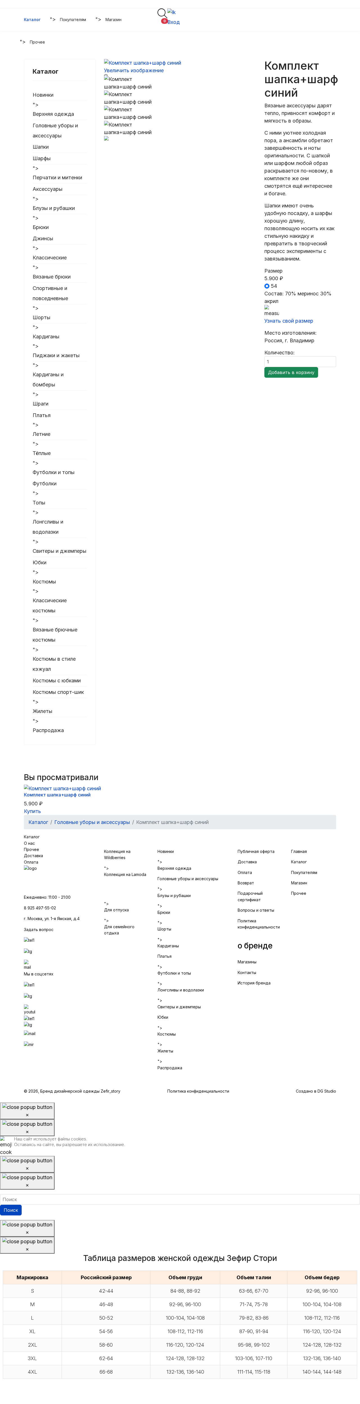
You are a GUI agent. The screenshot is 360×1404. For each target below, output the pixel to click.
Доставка (33, 855)
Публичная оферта (256, 851)
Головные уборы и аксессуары (55, 131)
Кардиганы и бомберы (48, 380)
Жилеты (42, 711)
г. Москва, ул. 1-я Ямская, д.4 (52, 918)
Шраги (40, 404)
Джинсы (43, 238)
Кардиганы (46, 336)
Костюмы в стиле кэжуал (54, 664)
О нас (29, 843)
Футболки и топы (54, 472)
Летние (41, 434)
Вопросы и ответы (256, 910)
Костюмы (44, 582)
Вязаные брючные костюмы (55, 635)
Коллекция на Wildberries (117, 854)
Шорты (41, 317)
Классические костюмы (50, 605)
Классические (50, 258)
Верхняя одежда (53, 114)
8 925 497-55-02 (40, 907)
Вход (173, 22)
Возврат (246, 882)
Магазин (113, 19)
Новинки (43, 95)
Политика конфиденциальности (259, 923)
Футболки (45, 483)
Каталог (32, 19)
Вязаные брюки (52, 277)
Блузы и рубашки (54, 208)
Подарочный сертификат (250, 896)
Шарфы (42, 158)
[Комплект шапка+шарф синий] (129, 82)
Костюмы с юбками (57, 680)
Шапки (41, 147)
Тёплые (42, 453)
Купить (32, 811)
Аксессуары (47, 189)
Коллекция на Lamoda (125, 874)
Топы (39, 503)
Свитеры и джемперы (59, 551)
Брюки (41, 227)
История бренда (254, 982)
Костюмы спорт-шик (58, 692)
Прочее (37, 42)
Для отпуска (116, 909)
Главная (299, 851)
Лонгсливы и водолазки (48, 527)
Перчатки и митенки (57, 177)
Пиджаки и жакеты (56, 355)
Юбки (39, 562)
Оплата (31, 862)
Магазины (247, 961)
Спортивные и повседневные (50, 293)
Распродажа (48, 730)
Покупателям (73, 19)
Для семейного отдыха (119, 929)
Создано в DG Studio (316, 1091)
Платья (42, 415)
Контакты (247, 972)
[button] (161, 23)
